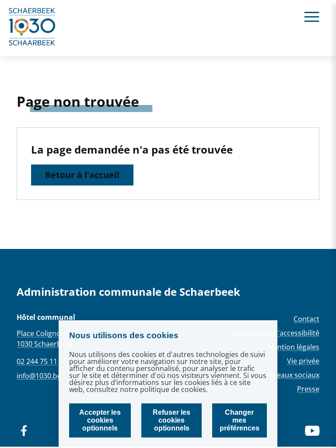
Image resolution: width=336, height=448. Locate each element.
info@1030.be (39, 376)
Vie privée (303, 361)
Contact (306, 319)
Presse (308, 389)
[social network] (24, 431)
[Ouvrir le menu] (311, 16)
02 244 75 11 (37, 361)
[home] (32, 28)
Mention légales (293, 347)
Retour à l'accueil (82, 175)
